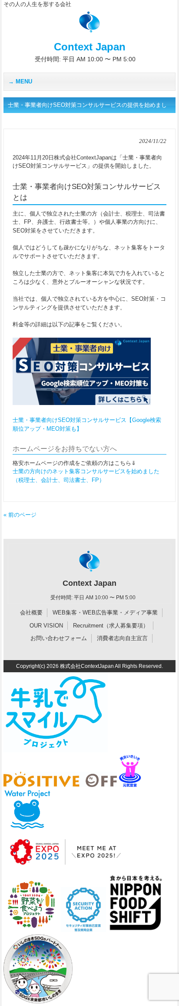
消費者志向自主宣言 (122, 638)
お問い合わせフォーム (58, 638)
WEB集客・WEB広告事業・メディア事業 (105, 612)
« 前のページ (19, 514)
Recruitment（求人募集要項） (111, 625)
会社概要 (31, 612)
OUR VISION (46, 625)
